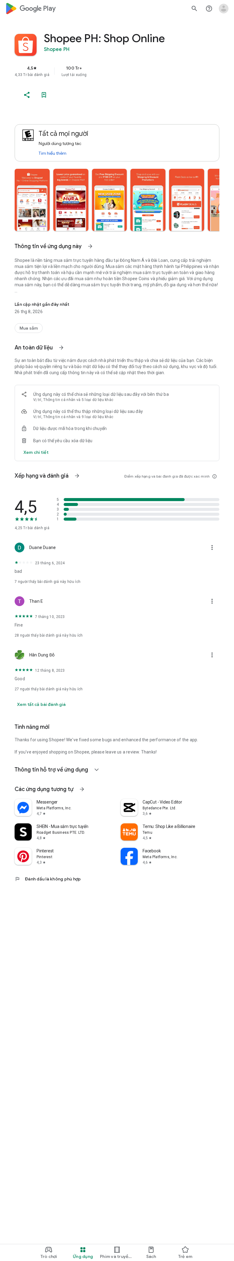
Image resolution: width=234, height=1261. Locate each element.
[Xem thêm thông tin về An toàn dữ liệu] (61, 347)
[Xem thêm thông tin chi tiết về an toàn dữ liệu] (36, 452)
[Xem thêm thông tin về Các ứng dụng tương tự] (82, 789)
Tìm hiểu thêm (52, 153)
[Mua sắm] (29, 328)
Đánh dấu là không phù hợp (48, 879)
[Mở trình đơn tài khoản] (223, 8)
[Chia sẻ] (27, 95)
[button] (32, 200)
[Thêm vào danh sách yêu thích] (44, 95)
